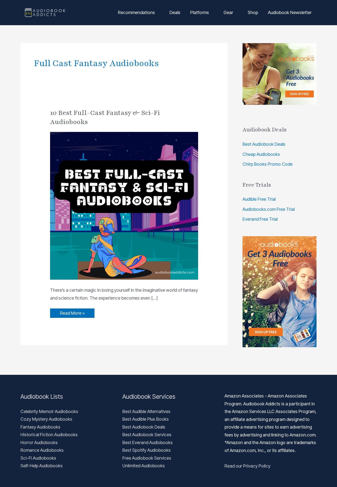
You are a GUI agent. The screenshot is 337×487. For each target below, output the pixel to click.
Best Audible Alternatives (146, 411)
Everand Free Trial (260, 219)
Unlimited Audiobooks (143, 465)
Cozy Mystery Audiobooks (46, 419)
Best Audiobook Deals (264, 144)
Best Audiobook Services (146, 434)
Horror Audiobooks (39, 442)
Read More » (72, 312)
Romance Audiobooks (42, 450)
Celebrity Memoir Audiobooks (49, 411)
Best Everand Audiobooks (147, 442)
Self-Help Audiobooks (41, 465)
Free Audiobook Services (146, 458)
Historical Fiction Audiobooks (49, 434)
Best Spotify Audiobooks (146, 450)
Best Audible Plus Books (145, 419)
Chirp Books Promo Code (268, 164)
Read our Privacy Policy (247, 466)
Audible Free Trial (259, 199)
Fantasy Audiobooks (40, 427)
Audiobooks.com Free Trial (269, 209)
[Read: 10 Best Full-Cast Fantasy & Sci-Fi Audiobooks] (124, 205)
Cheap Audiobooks (261, 154)
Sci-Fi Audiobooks (38, 458)
